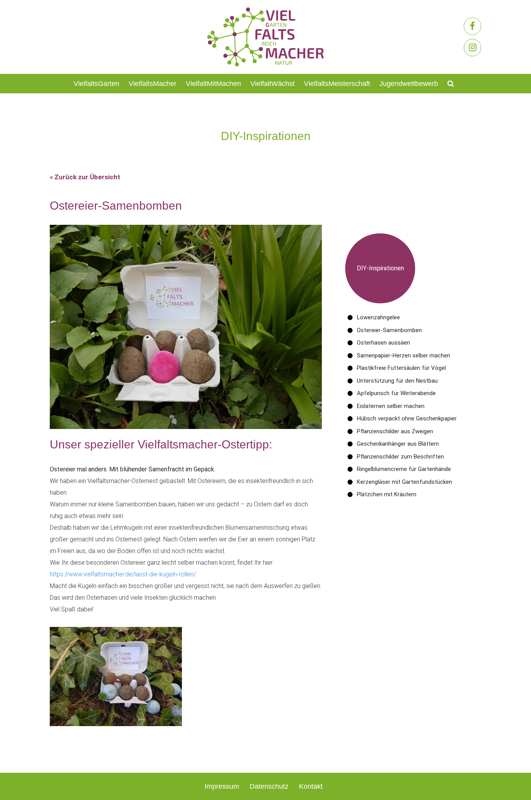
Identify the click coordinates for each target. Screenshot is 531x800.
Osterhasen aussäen (383, 342)
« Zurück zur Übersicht (85, 177)
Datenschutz (269, 786)
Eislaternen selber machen (390, 406)
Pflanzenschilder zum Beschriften (400, 456)
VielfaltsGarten (96, 84)
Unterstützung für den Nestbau (397, 380)
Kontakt (311, 786)
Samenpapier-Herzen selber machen (403, 355)
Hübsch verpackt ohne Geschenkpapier (407, 418)
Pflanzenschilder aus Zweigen (395, 431)
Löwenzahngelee (378, 317)
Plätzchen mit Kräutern (386, 494)
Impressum (221, 786)
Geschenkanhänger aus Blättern (398, 443)
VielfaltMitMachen (213, 84)
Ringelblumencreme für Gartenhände (404, 469)
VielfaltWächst (272, 84)
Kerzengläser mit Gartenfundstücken (404, 481)
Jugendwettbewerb (408, 84)
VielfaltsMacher (152, 84)
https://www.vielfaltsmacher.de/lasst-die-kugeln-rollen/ (123, 574)
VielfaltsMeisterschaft (337, 84)
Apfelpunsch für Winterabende (396, 393)
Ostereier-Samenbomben (389, 330)
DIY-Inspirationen (380, 268)
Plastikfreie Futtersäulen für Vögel (401, 367)
